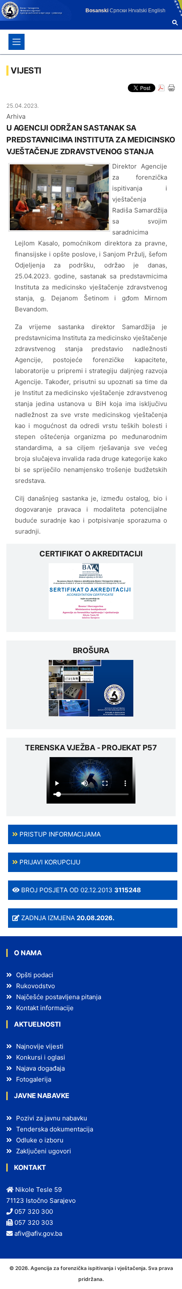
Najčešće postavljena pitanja (58, 997)
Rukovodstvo (35, 986)
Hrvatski (137, 11)
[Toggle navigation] (16, 42)
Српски (118, 11)
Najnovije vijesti (39, 1046)
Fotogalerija (33, 1079)
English (156, 11)
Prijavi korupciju (49, 862)
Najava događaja (40, 1068)
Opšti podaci (34, 975)
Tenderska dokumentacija (54, 1129)
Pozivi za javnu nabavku (51, 1118)
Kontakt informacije (45, 1008)
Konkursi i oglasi (40, 1057)
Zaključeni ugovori (43, 1151)
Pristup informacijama (59, 834)
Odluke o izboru (39, 1140)
